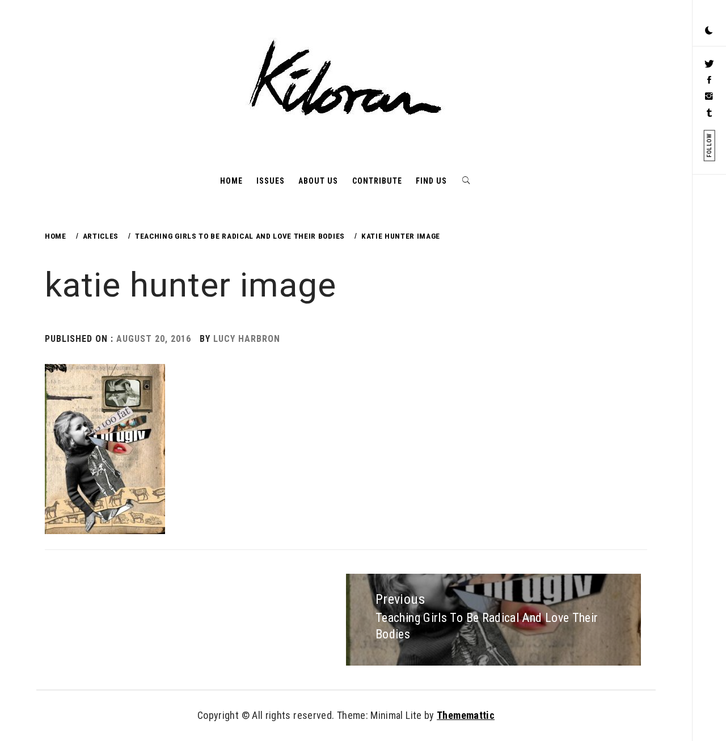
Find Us (431, 180)
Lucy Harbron (246, 338)
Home (231, 180)
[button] (709, 31)
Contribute (377, 180)
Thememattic (466, 715)
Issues (270, 180)
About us (318, 180)
